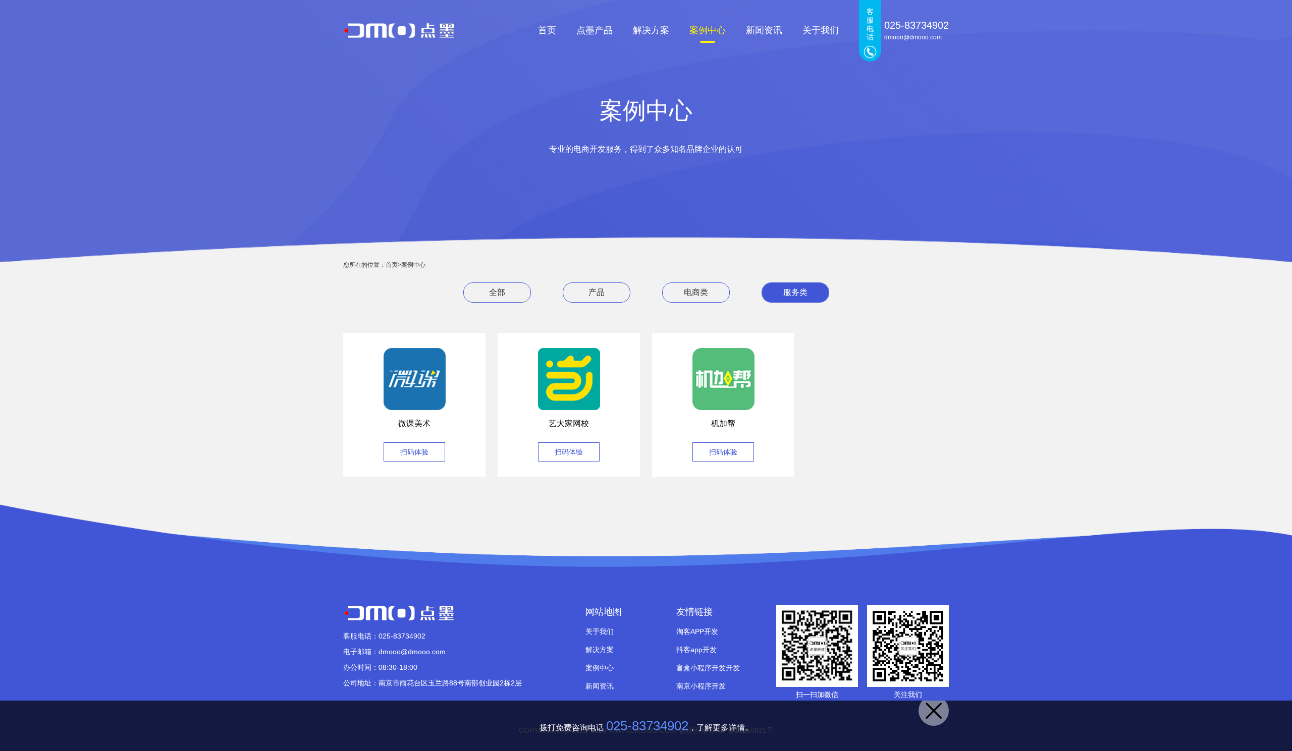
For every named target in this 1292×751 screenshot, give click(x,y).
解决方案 (651, 30)
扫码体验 (414, 452)
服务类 (795, 292)
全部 (497, 292)
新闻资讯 (764, 30)
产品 (596, 292)
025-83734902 (647, 725)
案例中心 (707, 30)
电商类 (696, 292)
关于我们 (820, 30)
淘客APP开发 (697, 631)
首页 (547, 30)
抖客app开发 (696, 650)
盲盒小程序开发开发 (708, 668)
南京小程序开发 (701, 686)
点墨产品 (594, 30)
